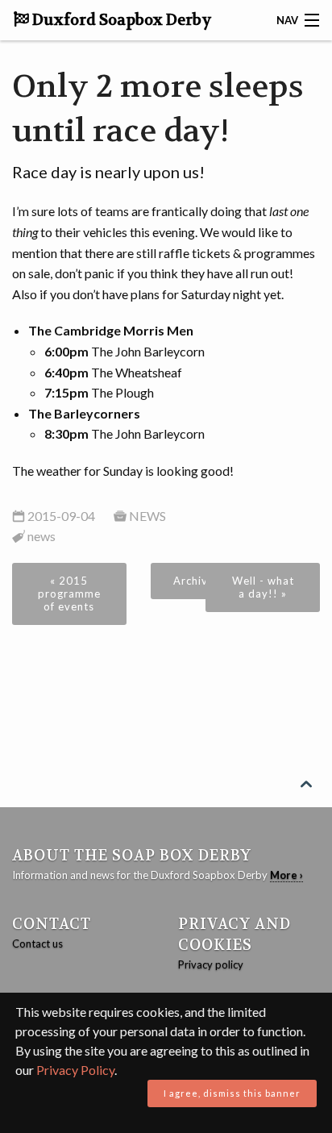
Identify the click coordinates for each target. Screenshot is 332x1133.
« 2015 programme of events (69, 593)
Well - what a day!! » (263, 587)
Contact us (37, 943)
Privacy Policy (75, 1069)
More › (286, 874)
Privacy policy (210, 964)
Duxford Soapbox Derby (120, 20)
